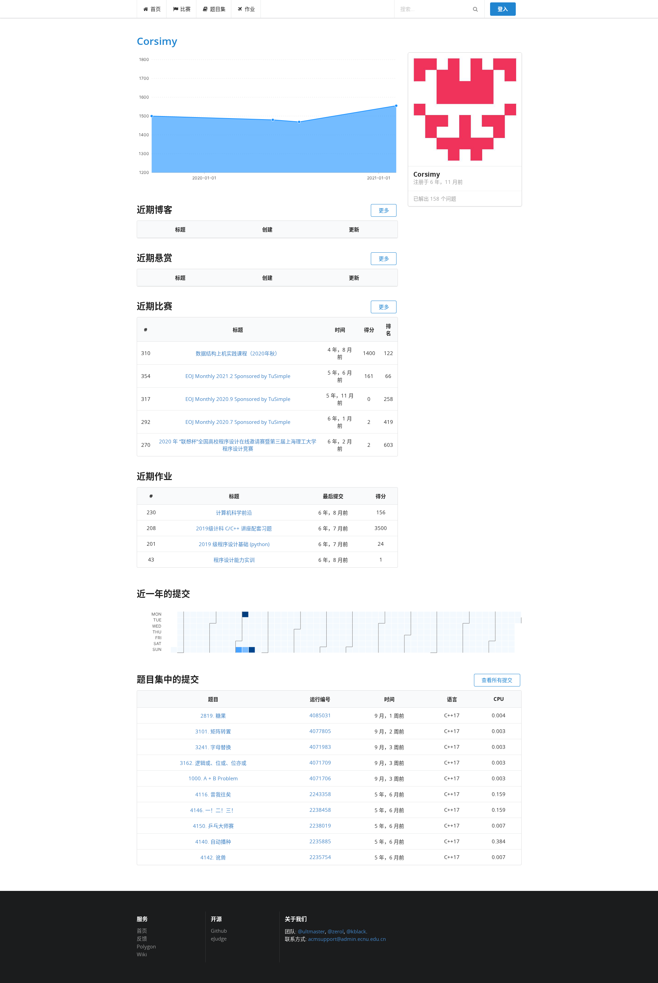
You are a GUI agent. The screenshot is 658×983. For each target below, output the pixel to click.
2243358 (320, 794)
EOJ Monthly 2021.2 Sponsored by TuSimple (237, 376)
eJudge (219, 938)
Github (219, 931)
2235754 (320, 857)
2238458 (320, 809)
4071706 (320, 778)
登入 (503, 8)
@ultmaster (311, 931)
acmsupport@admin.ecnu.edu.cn (347, 938)
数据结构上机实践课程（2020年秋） (238, 353)
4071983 (320, 746)
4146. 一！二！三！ (213, 810)
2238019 (320, 825)
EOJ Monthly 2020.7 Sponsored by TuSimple (237, 421)
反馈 (142, 938)
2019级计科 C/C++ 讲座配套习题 (234, 528)
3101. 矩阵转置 (213, 731)
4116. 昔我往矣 (213, 794)
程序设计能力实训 (234, 559)
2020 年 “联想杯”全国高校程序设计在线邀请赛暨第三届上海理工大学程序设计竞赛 (237, 445)
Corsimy (157, 41)
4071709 (320, 762)
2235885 (320, 841)
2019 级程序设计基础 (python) (234, 544)
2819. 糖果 (213, 715)
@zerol (336, 931)
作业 (250, 8)
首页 (155, 8)
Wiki (142, 954)
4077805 (320, 731)
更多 (384, 210)
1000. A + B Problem (213, 778)
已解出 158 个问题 (434, 198)
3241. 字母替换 (213, 747)
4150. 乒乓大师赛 (213, 825)
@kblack (356, 931)
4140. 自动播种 (213, 841)
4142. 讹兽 (213, 857)
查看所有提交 (497, 680)
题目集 (218, 8)
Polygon (146, 946)
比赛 (185, 8)
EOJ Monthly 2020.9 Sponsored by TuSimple (237, 398)
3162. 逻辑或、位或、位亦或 (213, 762)
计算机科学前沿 (234, 512)
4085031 (320, 715)
